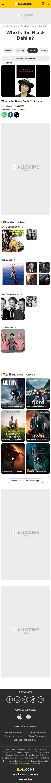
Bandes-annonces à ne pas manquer (25, 481)
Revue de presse (32, 755)
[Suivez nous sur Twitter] (17, 699)
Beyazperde (10, 736)
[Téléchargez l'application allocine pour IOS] (21, 716)
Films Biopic (25, 26)
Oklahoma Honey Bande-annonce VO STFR (13, 439)
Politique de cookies (22, 752)
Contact (6, 749)
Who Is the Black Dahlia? (39, 26)
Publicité (43, 749)
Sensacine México (22, 740)
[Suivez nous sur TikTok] (33, 699)
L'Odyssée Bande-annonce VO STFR (13, 472)
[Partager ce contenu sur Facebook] (10, 115)
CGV (10, 752)
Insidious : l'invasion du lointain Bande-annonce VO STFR (38, 472)
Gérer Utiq (35, 758)
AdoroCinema (35, 736)
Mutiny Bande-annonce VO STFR (13, 407)
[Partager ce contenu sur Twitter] (16, 115)
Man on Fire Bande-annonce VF (38, 439)
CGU (4, 752)
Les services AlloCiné (20, 758)
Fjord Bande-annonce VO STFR (38, 407)
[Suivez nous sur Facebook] (10, 699)
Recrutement (32, 749)
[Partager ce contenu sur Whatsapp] (4, 115)
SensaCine (34, 732)
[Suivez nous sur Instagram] (25, 699)
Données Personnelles (15, 755)
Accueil (5, 26)
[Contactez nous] (41, 699)
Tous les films (14, 26)
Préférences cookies (41, 752)
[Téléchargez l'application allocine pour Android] (30, 716)
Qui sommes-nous (18, 749)
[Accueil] (23, 4)
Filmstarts (9, 732)
